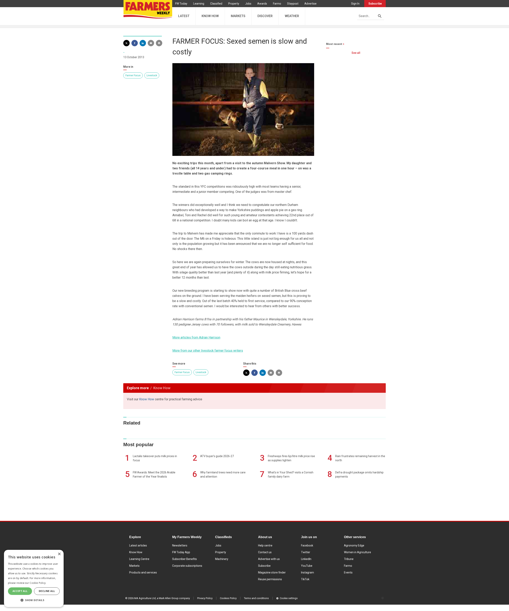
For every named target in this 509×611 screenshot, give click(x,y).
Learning (198, 3)
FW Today (181, 3)
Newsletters (179, 545)
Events (348, 572)
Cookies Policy (228, 598)
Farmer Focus (133, 75)
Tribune (349, 559)
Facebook (307, 545)
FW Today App (181, 552)
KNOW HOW (210, 16)
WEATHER (292, 16)
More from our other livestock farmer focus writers (207, 350)
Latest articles (138, 545)
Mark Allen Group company (174, 598)
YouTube (306, 565)
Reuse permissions (270, 579)
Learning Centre (139, 559)
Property (233, 3)
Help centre (265, 545)
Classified (216, 3)
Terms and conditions (256, 598)
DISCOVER (265, 16)
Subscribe (375, 3)
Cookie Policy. (38, 583)
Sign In (355, 3)
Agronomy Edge (354, 545)
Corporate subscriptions (187, 565)
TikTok (305, 579)
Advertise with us (269, 559)
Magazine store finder (272, 572)
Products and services (143, 572)
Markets (134, 565)
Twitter (305, 552)
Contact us (265, 552)
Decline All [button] (47, 591)
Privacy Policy (205, 598)
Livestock (152, 75)
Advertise (310, 3)
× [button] (59, 554)
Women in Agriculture (357, 552)
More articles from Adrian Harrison (196, 337)
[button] (34, 600)
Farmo (277, 3)
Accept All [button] (20, 591)
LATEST (183, 16)
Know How (146, 399)
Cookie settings (289, 598)
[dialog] (34, 578)
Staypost (292, 3)
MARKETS (238, 16)
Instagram (307, 572)
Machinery (221, 559)
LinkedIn (306, 559)
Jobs (248, 3)
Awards (262, 3)
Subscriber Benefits (184, 559)
